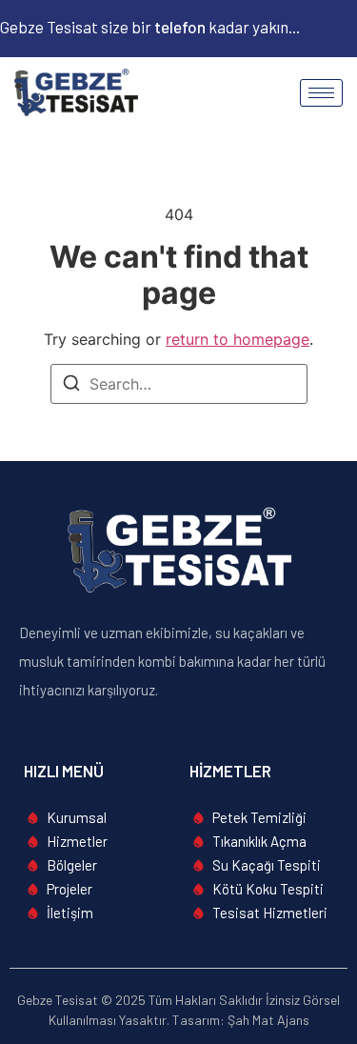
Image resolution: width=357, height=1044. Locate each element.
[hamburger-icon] (321, 93)
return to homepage (237, 339)
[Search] (71, 386)
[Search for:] (178, 384)
